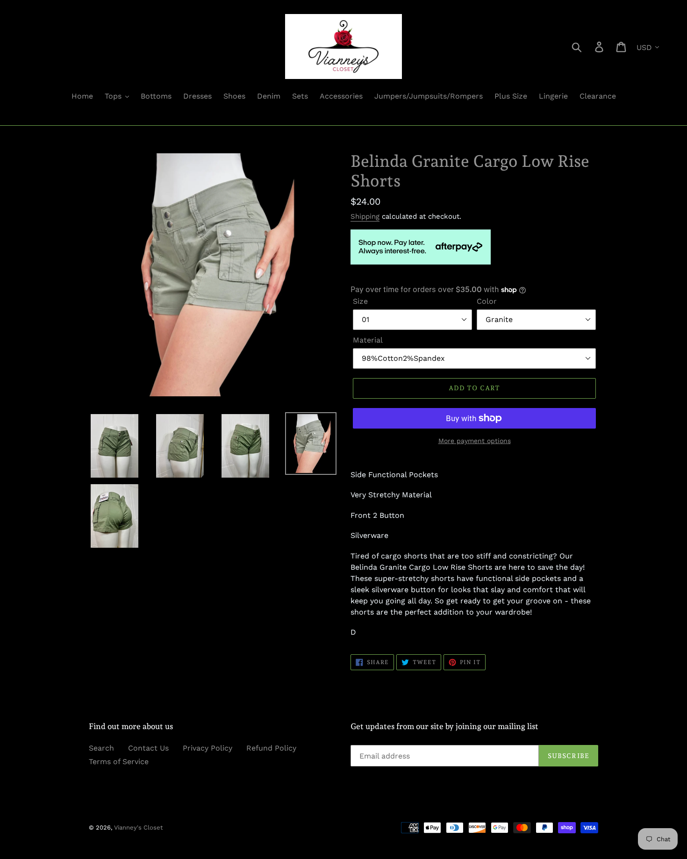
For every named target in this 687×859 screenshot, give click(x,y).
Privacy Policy (207, 748)
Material (368, 340)
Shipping (365, 216)
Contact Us (148, 748)
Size (360, 301)
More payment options (474, 440)
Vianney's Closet (138, 827)
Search (101, 748)
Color (487, 301)
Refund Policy (271, 748)
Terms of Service (119, 761)
